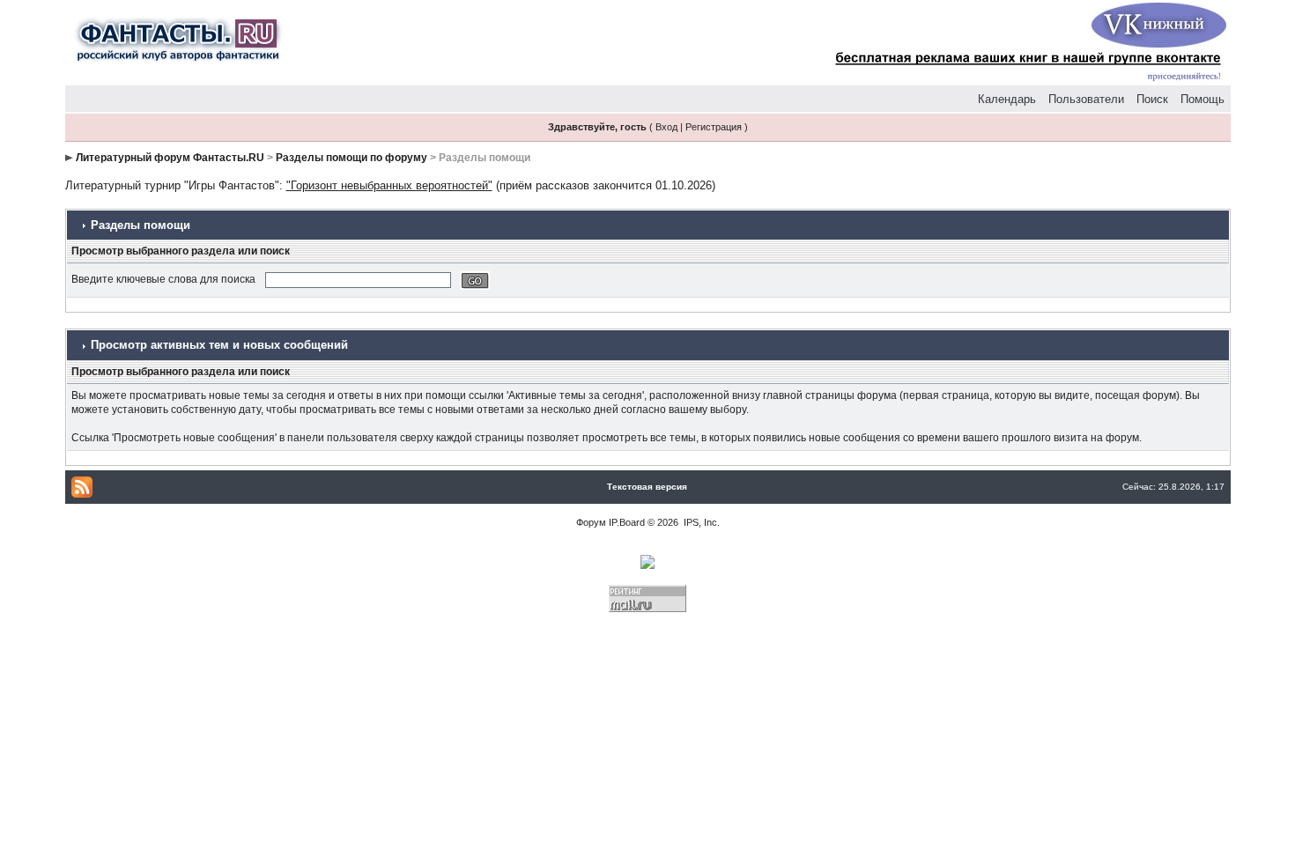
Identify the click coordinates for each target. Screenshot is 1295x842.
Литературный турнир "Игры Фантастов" (172, 185)
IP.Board (627, 522)
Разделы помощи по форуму (351, 157)
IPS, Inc (700, 522)
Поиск (1152, 99)
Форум (591, 522)
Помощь (1202, 99)
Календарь (1007, 99)
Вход (666, 127)
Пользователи (1086, 99)
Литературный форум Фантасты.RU (170, 157)
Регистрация (713, 127)
